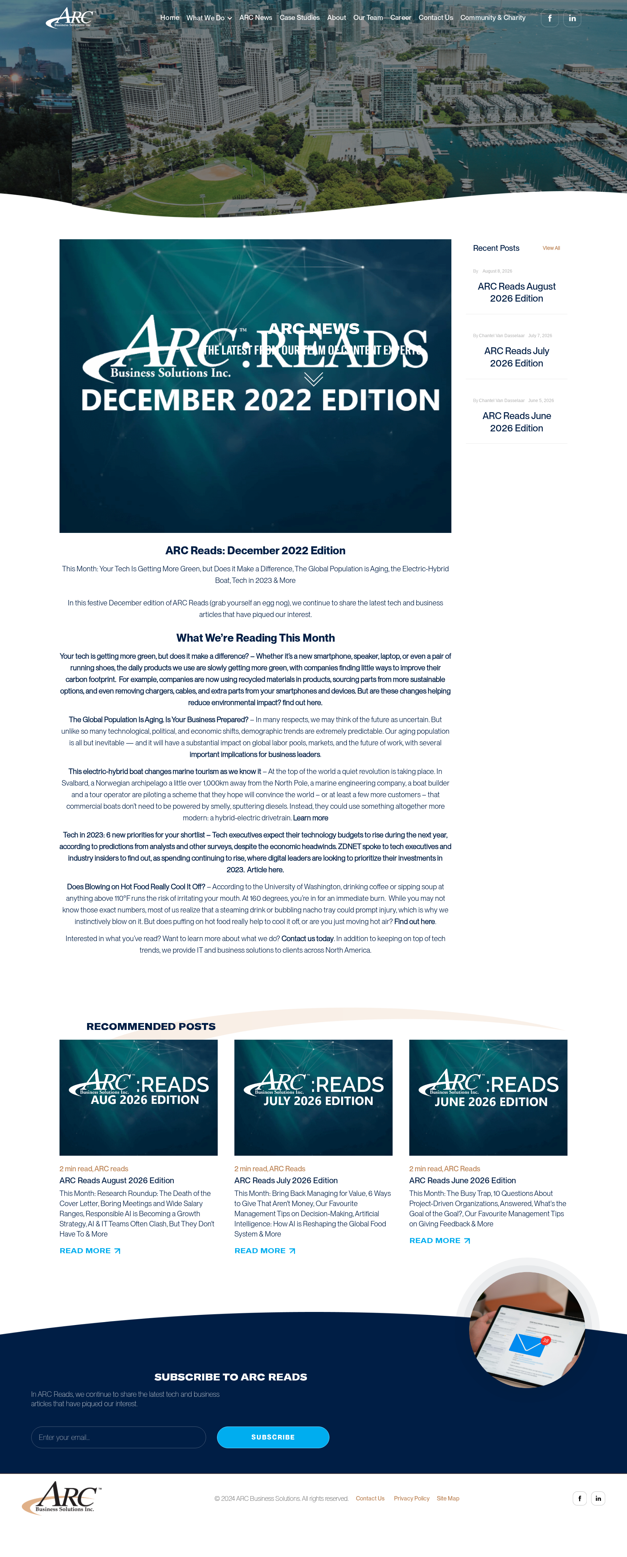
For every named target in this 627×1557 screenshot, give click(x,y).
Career (401, 17)
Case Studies (300, 17)
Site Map (448, 1498)
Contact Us (436, 17)
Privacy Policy (412, 1498)
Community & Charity (493, 17)
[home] (71, 18)
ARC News (255, 17)
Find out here (414, 921)
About (336, 17)
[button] (209, 18)
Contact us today (308, 938)
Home (169, 17)
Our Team (368, 17)
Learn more (310, 817)
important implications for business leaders (255, 754)
